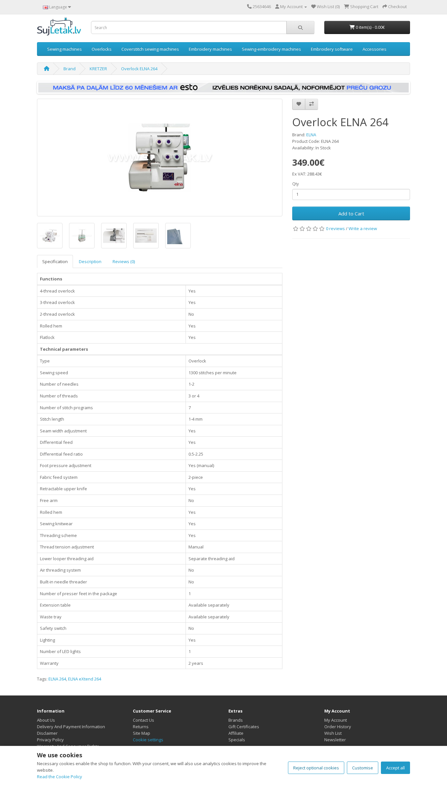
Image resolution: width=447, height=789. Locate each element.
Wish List (333, 733)
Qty (295, 184)
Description (90, 261)
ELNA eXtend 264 (84, 679)
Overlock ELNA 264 (139, 69)
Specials (236, 740)
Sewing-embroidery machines (271, 49)
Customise (362, 768)
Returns (141, 727)
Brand (69, 69)
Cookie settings (148, 740)
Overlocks (102, 49)
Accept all (395, 768)
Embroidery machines (210, 49)
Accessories (374, 49)
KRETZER (98, 69)
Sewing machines (64, 49)
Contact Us (143, 720)
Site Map (141, 733)
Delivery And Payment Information (71, 727)
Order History (337, 727)
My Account (335, 720)
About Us (46, 720)
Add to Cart (351, 213)
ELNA (311, 135)
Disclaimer (47, 733)
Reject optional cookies (316, 768)
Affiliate (235, 733)
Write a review (363, 228)
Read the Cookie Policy (59, 777)
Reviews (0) (124, 261)
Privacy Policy (50, 740)
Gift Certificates (243, 727)
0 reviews (335, 228)
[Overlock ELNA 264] (159, 157)
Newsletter (335, 740)
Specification (55, 261)
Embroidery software (332, 49)
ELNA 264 (57, 679)
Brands (235, 720)
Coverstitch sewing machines (150, 49)
